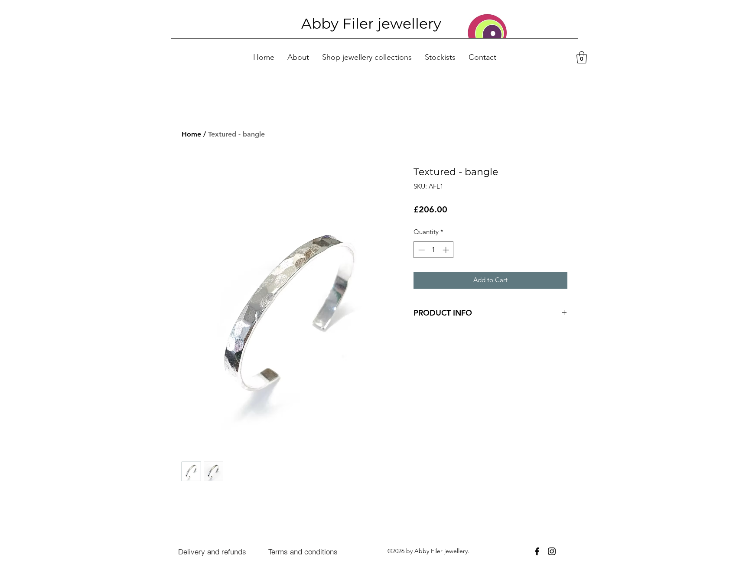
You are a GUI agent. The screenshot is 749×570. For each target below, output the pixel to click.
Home (191, 134)
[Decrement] (421, 250)
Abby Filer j (341, 23)
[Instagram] (552, 551)
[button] (581, 57)
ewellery (411, 23)
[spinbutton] (434, 250)
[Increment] (447, 250)
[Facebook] (537, 551)
